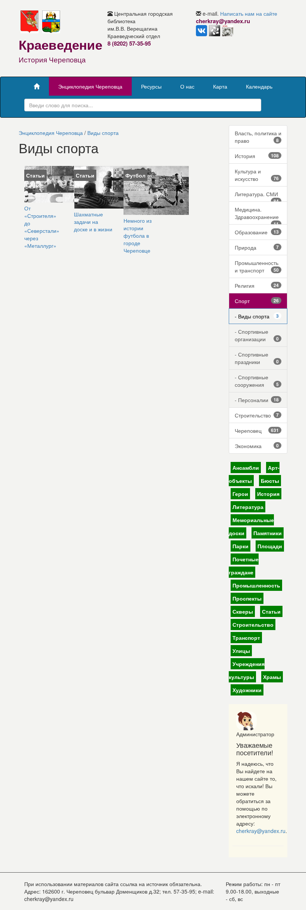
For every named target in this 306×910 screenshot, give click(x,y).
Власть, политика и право (258, 136)
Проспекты (247, 598)
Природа (257, 247)
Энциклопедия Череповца (90, 86)
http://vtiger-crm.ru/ (180, 906)
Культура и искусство (257, 174)
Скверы (242, 611)
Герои (240, 493)
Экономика (257, 446)
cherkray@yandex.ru (260, 831)
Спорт (257, 301)
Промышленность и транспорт (257, 266)
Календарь (259, 86)
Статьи (271, 611)
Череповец (257, 430)
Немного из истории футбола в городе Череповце (138, 235)
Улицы (241, 650)
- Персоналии (257, 400)
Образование (257, 232)
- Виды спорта (257, 316)
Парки (240, 546)
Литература (247, 506)
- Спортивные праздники (257, 358)
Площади (269, 546)
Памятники (267, 533)
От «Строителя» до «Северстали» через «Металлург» (41, 226)
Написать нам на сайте (248, 13)
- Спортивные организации (257, 335)
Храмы (272, 677)
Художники (247, 690)
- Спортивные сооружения (257, 380)
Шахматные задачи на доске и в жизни (93, 221)
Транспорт (246, 637)
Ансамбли (245, 467)
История (257, 156)
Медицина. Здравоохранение (257, 215)
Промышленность (256, 585)
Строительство (257, 415)
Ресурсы (151, 86)
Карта (220, 86)
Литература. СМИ (257, 196)
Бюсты (270, 480)
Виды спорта (103, 132)
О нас (187, 86)
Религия (257, 285)
